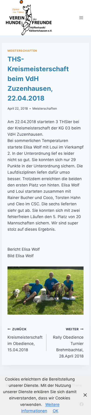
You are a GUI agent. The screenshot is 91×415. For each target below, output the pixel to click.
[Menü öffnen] (81, 17)
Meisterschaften (22, 50)
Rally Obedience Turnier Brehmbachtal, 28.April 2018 (68, 342)
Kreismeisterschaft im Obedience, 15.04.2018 (24, 339)
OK (55, 410)
